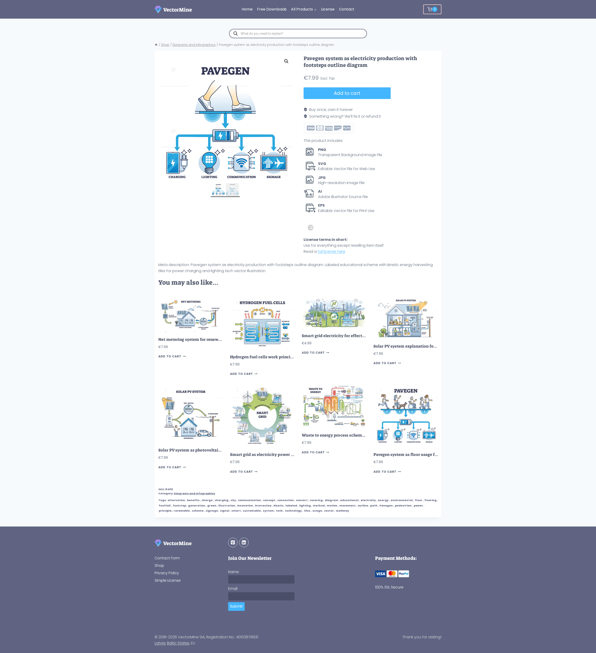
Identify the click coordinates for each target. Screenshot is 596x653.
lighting (305, 505)
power (418, 505)
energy (383, 500)
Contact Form (167, 558)
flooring (430, 500)
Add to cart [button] (169, 356)
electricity (368, 500)
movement (347, 505)
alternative (176, 500)
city (233, 500)
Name (233, 571)
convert (302, 500)
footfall (165, 505)
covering (316, 500)
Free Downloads (272, 9)
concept (269, 500)
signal (224, 511)
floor (418, 500)
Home (247, 9)
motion (332, 505)
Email (232, 588)
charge (207, 500)
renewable (182, 511)
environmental (402, 500)
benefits (193, 500)
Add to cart (347, 93)
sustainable (252, 511)
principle (165, 511)
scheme (197, 511)
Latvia (160, 643)
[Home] (156, 45)
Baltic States (178, 643)
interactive (263, 505)
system (268, 511)
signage (212, 511)
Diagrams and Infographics (194, 493)
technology (293, 511)
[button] (286, 61)
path (373, 505)
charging (221, 500)
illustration (226, 505)
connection (285, 500)
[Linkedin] (244, 542)
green (211, 505)
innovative (245, 505)
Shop (159, 565)
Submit (236, 606)
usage (317, 511)
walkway (342, 511)
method (319, 505)
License (328, 9)
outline (363, 505)
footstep (179, 505)
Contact (346, 9)
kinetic (278, 505)
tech (279, 511)
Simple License (168, 580)
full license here (331, 251)
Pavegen (386, 505)
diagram (331, 500)
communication (249, 500)
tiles (307, 511)
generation (196, 505)
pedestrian (403, 505)
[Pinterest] (233, 542)
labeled (291, 505)
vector (329, 511)
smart (236, 511)
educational (349, 500)
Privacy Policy (167, 573)
